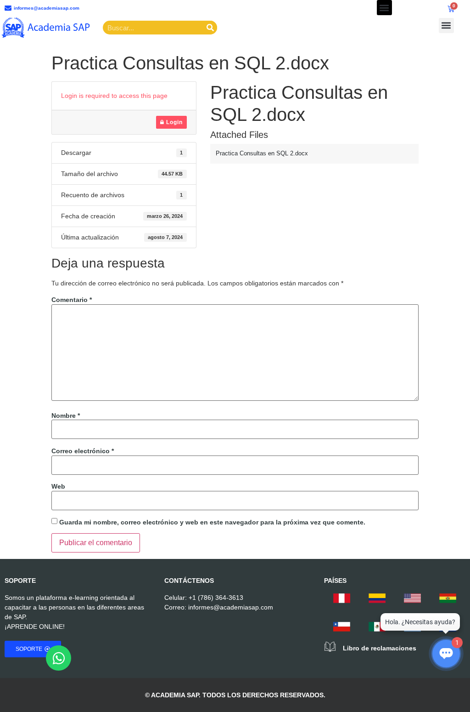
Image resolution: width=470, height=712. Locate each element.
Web (58, 486)
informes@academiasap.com (230, 607)
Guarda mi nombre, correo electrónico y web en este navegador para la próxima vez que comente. (212, 522)
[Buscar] (210, 27)
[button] (384, 7)
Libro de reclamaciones (379, 648)
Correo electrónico (82, 451)
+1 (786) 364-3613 (216, 597)
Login (173, 122)
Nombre (65, 415)
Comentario (71, 299)
